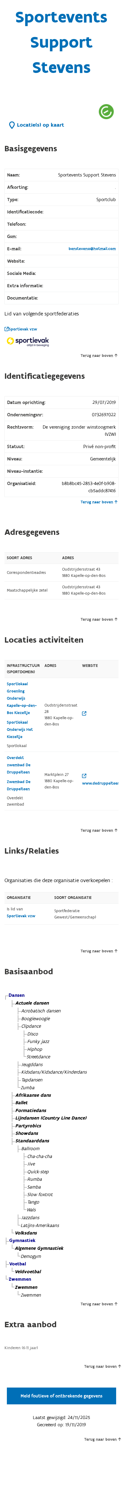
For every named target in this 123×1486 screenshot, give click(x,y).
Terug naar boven (97, 355)
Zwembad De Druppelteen (18, 785)
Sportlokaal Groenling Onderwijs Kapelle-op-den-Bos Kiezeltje (22, 698)
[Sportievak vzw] (28, 341)
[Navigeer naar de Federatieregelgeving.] (106, 111)
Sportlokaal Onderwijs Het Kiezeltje (20, 730)
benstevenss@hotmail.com (92, 249)
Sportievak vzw (23, 329)
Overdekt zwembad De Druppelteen (18, 765)
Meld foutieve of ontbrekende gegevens (61, 1396)
